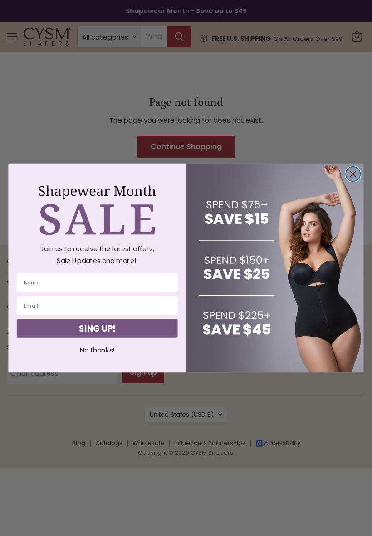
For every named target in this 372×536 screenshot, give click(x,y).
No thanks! (97, 350)
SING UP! (97, 328)
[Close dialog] (353, 174)
